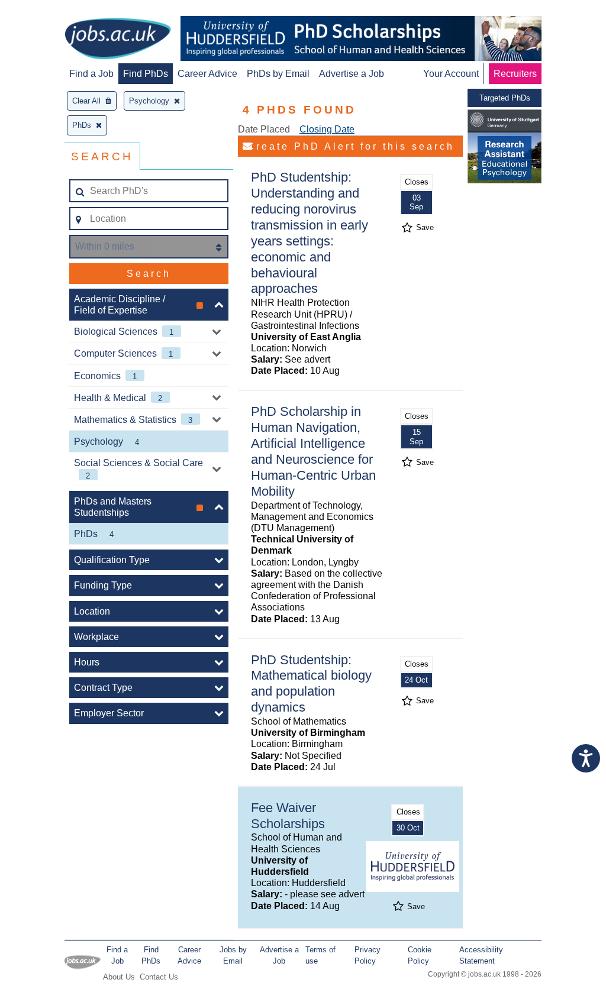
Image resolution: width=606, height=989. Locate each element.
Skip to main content (47, 10)
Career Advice (207, 74)
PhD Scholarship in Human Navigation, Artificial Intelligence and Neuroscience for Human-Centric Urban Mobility (313, 451)
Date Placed (264, 129)
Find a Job (91, 74)
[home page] (118, 40)
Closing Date (326, 129)
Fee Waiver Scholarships (288, 815)
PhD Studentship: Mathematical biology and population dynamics (311, 683)
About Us (119, 976)
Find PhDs (145, 74)
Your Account (451, 74)
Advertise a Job (351, 74)
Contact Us (159, 976)
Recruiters (515, 74)
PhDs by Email (278, 74)
